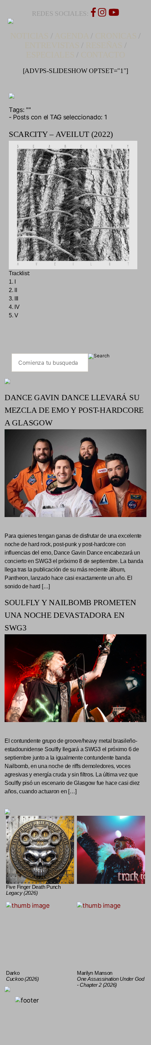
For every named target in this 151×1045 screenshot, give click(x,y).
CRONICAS (116, 35)
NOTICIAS (29, 35)
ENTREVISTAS (52, 45)
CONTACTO (103, 54)
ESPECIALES (50, 54)
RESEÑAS (104, 45)
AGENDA (71, 35)
